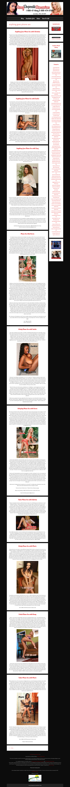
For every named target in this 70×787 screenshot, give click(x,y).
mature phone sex (56, 165)
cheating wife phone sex (56, 103)
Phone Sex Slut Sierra (27, 234)
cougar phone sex (56, 106)
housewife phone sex (56, 150)
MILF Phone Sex (56, 167)
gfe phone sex (56, 139)
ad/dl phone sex (56, 70)
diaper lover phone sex (56, 118)
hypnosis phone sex (56, 153)
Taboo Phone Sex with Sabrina (27, 500)
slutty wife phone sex (56, 202)
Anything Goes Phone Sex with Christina (27, 32)
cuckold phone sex (56, 114)
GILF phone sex (56, 143)
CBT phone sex (56, 98)
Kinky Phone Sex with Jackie (27, 329)
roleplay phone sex (56, 191)
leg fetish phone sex (56, 161)
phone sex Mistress (56, 186)
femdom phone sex (56, 130)
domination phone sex (56, 120)
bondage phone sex (56, 97)
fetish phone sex (56, 133)
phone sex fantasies (56, 185)
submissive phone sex (56, 225)
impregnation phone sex (56, 155)
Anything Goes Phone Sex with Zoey (27, 148)
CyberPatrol (39, 756)
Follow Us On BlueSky (56, 39)
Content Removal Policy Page (49, 761)
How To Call (45, 18)
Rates (38, 18)
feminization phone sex (56, 132)
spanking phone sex (56, 218)
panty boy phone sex (56, 176)
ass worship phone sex (56, 76)
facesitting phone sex (56, 127)
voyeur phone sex (56, 234)
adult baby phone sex (56, 72)
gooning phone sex (56, 146)
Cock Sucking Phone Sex (56, 104)
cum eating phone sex (56, 117)
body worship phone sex (56, 95)
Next (12, 748)
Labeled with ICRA (37, 754)
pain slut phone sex (56, 174)
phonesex (56, 189)
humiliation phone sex (56, 152)
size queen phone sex (56, 200)
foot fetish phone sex (56, 138)
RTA (33, 754)
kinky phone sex (56, 158)
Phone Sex (56, 183)
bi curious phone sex (56, 84)
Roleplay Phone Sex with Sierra (27, 408)
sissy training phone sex (56, 199)
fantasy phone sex (56, 129)
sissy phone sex (56, 197)
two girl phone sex (56, 233)
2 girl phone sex (56, 67)
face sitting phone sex (56, 126)
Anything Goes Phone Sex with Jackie (27, 99)
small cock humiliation (56, 203)
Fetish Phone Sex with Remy (27, 614)
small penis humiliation (56, 210)
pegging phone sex (56, 182)
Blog (22, 18)
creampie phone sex (56, 108)
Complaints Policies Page (40, 761)
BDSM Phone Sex (56, 82)
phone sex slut (56, 188)
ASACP (31, 754)
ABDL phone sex (56, 69)
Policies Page (34, 761)
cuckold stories (56, 115)
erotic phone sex (56, 124)
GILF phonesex (56, 144)
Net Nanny (43, 756)
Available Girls (30, 18)
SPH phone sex (56, 219)
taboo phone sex (56, 227)
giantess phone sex (56, 141)
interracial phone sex (56, 156)
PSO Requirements (35, 771)
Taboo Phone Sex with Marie (27, 678)
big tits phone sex (56, 88)
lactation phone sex (56, 159)
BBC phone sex (56, 81)
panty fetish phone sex (56, 177)
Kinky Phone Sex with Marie (27, 546)
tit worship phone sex (56, 231)
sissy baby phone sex (56, 195)
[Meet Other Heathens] (56, 57)
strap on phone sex (56, 224)
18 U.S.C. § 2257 (51, 765)
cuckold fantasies (56, 112)
